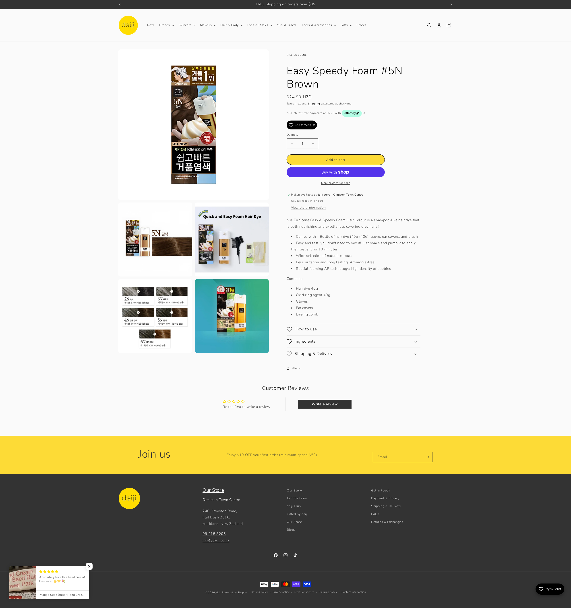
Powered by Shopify (234, 592)
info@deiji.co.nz (216, 540)
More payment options (335, 183)
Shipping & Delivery (386, 506)
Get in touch (380, 490)
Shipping (314, 103)
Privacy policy (281, 592)
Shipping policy (328, 592)
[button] (166, 25)
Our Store (213, 490)
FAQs (375, 514)
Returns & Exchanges (387, 522)
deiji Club (294, 506)
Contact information (353, 592)
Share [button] (296, 368)
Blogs (291, 530)
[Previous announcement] (120, 4)
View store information (308, 207)
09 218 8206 (214, 533)
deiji (218, 592)
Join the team (297, 498)
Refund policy (259, 592)
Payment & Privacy (385, 498)
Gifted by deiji (297, 514)
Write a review (325, 404)
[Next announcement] (451, 4)
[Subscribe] (427, 457)
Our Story (294, 490)
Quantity (292, 135)
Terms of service (304, 592)
